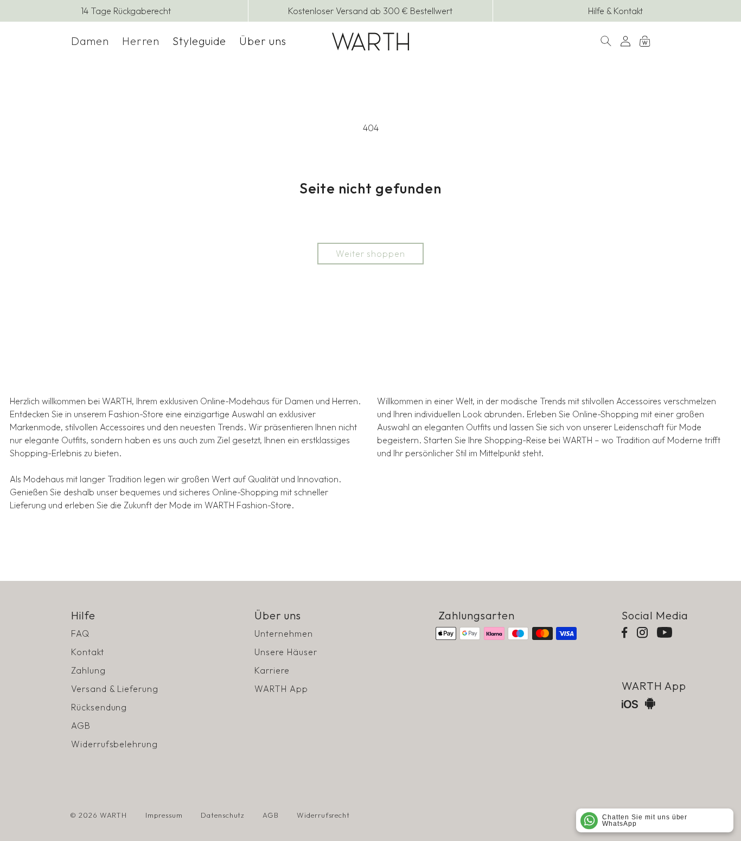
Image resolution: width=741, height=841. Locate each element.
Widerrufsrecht (323, 815)
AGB (81, 725)
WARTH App (281, 688)
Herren (141, 41)
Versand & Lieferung (114, 688)
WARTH (113, 815)
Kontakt (87, 651)
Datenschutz (223, 815)
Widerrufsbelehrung (114, 744)
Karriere (272, 670)
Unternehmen (283, 633)
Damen (90, 41)
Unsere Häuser (285, 651)
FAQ (80, 633)
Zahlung (88, 670)
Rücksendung (99, 707)
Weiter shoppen (370, 253)
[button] (90, 41)
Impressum (164, 815)
